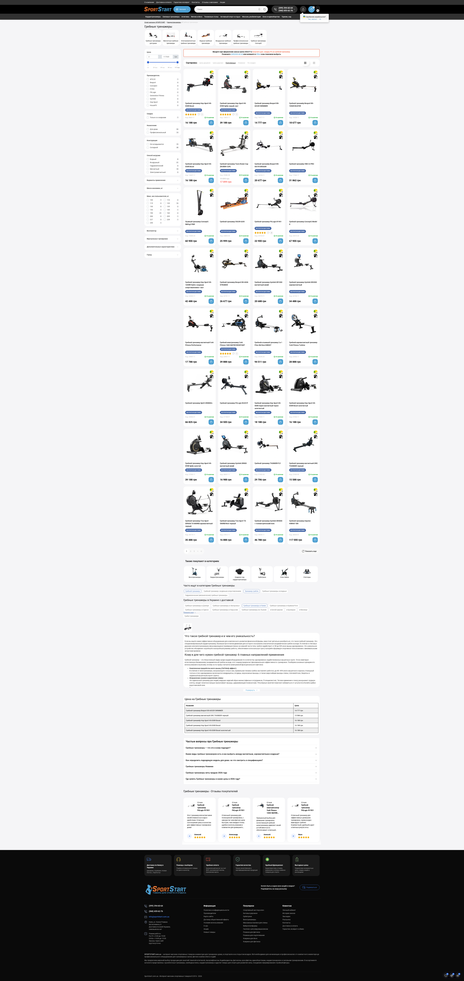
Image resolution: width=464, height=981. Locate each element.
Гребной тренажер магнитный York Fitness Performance (199, 343)
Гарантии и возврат (181, 2)
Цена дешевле (204, 63)
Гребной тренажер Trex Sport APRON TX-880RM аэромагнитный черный (199, 523)
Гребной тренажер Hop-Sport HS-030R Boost (198, 104)
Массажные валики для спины (255, 923)
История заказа (289, 913)
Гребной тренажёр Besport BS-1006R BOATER (301, 104)
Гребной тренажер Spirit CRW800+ (199, 403)
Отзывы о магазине (210, 2)
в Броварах (290, 610)
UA (318, 7)
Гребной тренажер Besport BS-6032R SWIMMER (267, 104)
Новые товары (209, 932)
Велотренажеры (249, 920)
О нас (206, 926)
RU (318, 10)
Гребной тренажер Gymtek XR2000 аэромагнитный (303, 283)
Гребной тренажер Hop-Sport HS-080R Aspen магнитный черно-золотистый (268, 405)
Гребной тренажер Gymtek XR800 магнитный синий (233, 464)
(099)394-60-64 (237, 54)
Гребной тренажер (192, 591)
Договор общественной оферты (216, 920)
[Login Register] (303, 9)
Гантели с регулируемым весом (255, 929)
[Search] (259, 9)
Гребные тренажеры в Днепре (197, 606)
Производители (210, 913)
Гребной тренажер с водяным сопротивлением (222, 591)
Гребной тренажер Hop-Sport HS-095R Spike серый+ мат (233, 104)
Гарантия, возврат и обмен (293, 929)
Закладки (286, 916)
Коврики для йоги (250, 938)
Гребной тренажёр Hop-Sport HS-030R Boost (198, 165)
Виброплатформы (250, 926)
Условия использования (213, 923)
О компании (149, 2)
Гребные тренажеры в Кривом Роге (284, 606)
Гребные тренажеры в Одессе (197, 610)
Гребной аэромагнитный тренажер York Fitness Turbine (303, 343)
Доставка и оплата (163, 2)
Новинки (241, 63)
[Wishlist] (202, 100)
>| (201, 551)
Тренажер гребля (251, 591)
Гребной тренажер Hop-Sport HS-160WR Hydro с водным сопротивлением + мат (198, 284)
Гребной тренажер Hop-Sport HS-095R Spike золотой (198, 464)
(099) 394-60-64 (286, 8)
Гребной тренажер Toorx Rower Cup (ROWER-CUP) (234, 165)
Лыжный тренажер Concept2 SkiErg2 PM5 (196, 223)
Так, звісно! (312, 19)
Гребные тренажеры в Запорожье (226, 606)
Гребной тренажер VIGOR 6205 (232, 222)
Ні (320, 19)
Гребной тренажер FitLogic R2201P (234, 403)
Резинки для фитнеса (251, 932)
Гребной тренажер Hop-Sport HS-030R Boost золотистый (302, 404)
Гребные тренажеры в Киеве (254, 606)
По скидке (251, 63)
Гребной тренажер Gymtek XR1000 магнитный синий (268, 283)
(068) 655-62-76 (286, 10)
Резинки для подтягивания (254, 935)
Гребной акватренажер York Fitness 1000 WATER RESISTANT (232, 343)
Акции (222, 2)
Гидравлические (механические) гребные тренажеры (206, 595)
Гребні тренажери (192, 616)
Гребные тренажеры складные (274, 591)
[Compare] (197, 100)
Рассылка (286, 920)
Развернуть (250, 690)
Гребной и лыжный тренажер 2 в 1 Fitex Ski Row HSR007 (268, 343)
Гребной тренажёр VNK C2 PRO (301, 164)
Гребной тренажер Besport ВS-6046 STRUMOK (234, 283)
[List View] (314, 63)
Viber (258, 54)
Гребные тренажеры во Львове (254, 610)
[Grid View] (305, 63)
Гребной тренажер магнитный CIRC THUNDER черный (303, 464)
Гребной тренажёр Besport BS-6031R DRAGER (267, 165)
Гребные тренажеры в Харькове (225, 610)
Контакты (196, 2)
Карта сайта (208, 916)
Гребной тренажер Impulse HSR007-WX (300, 522)
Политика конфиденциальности (216, 910)
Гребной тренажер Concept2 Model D (303, 223)
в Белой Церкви (276, 610)
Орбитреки (247, 916)
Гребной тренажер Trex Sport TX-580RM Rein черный (233, 522)
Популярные (231, 63)
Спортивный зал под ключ (253, 910)
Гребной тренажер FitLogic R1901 (268, 222)
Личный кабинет (289, 910)
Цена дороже (218, 63)
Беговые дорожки (250, 913)
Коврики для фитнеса (251, 942)
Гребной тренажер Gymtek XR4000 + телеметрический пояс (268, 522)
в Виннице (303, 610)
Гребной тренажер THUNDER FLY (268, 463)
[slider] (148, 62)
